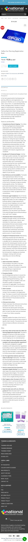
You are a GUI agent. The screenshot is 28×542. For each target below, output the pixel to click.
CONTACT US (4, 481)
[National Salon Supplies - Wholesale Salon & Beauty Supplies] (14, 8)
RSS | (14, 538)
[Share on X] (7, 79)
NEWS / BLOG (4, 478)
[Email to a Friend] (10, 79)
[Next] (27, 424)
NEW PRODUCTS (5, 470)
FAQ (2, 490)
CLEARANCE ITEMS (6, 476)
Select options (7, 431)
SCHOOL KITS (4, 456)
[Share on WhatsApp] (2, 79)
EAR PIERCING (15, 18)
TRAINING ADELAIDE (6, 445)
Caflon (5, 75)
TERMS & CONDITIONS (7, 503)
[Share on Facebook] (5, 79)
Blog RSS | (18, 538)
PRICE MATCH (4, 492)
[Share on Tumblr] (15, 79)
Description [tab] (4, 87)
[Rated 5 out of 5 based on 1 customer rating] (14, 57)
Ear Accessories (23, 18)
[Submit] (25, 14)
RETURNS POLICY (5, 495)
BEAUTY (9, 18)
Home (2, 18)
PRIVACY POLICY (5, 498)
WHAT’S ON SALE (5, 473)
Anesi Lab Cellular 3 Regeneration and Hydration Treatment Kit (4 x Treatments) (21, 426)
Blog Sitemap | (9, 538)
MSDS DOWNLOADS (6, 453)
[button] (2, 8)
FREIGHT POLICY (5, 501)
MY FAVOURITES (5, 465)
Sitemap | (3, 538)
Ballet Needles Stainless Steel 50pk (7, 425)
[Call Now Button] (25, 539)
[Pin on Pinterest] (13, 79)
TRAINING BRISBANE (6, 448)
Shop (6, 18)
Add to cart (13, 66)
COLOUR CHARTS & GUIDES (8, 467)
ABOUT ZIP (4, 506)
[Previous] (1, 424)
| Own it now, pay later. (16, 520)
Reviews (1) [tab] (4, 90)
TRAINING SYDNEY (6, 451)
